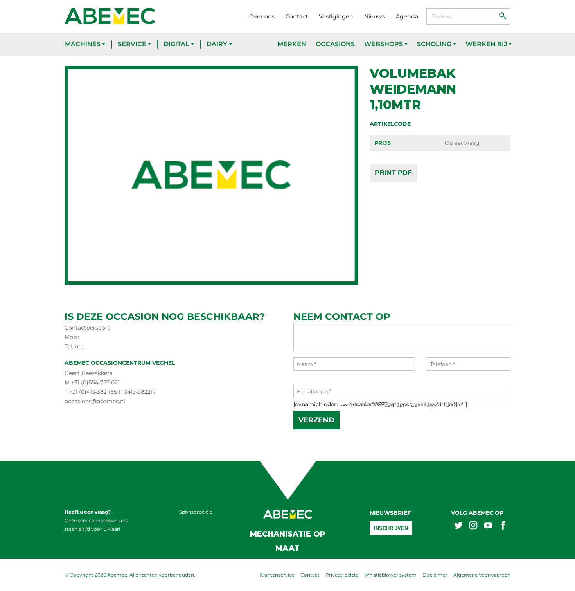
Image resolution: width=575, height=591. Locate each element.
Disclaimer (434, 575)
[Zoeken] (502, 16)
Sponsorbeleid (196, 512)
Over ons (262, 16)
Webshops (384, 44)
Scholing (435, 44)
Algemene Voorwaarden (481, 575)
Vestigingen (336, 16)
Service (133, 44)
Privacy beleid (341, 575)
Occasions (335, 44)
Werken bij (487, 44)
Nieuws (374, 16)
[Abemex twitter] (458, 526)
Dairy (218, 44)
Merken (291, 44)
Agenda (407, 16)
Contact (297, 16)
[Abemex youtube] (488, 526)
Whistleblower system (390, 575)
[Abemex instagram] (473, 526)
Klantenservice (277, 575)
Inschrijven (391, 528)
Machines (83, 44)
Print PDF (393, 173)
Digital (177, 44)
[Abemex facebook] (503, 526)
